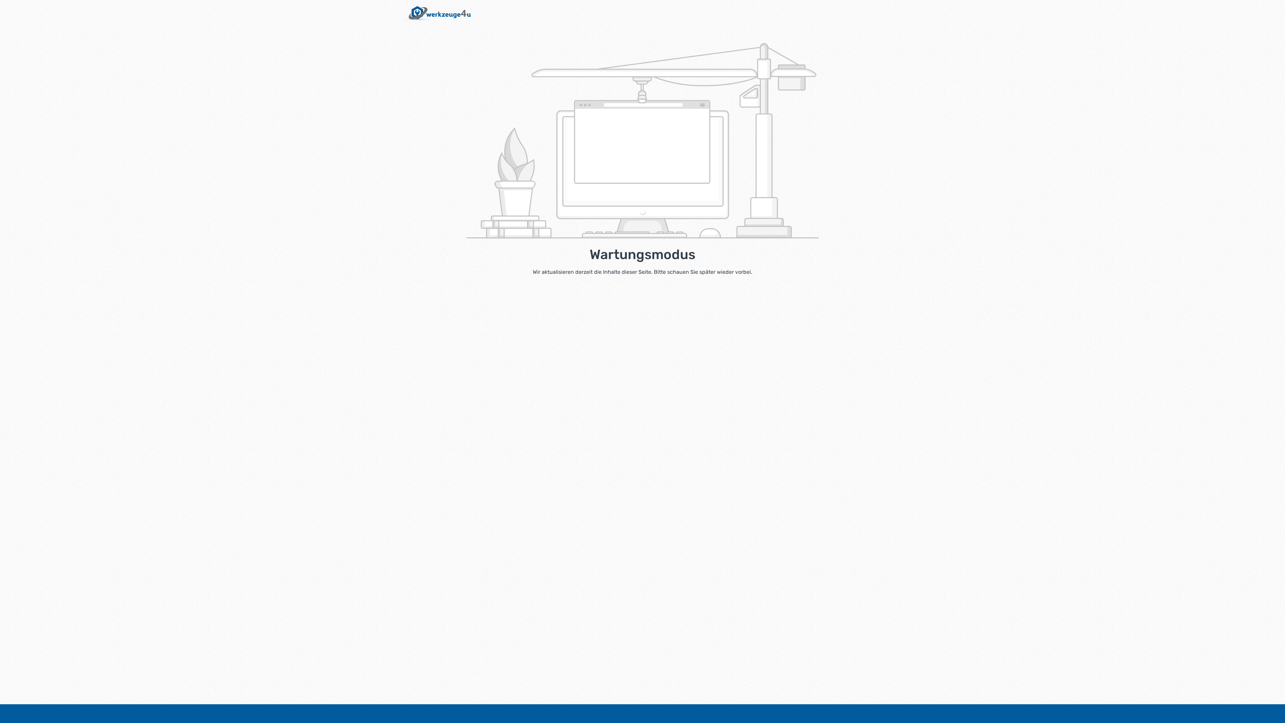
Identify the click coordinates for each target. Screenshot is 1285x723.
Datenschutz (660, 713)
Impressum (623, 713)
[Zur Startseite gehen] (436, 13)
